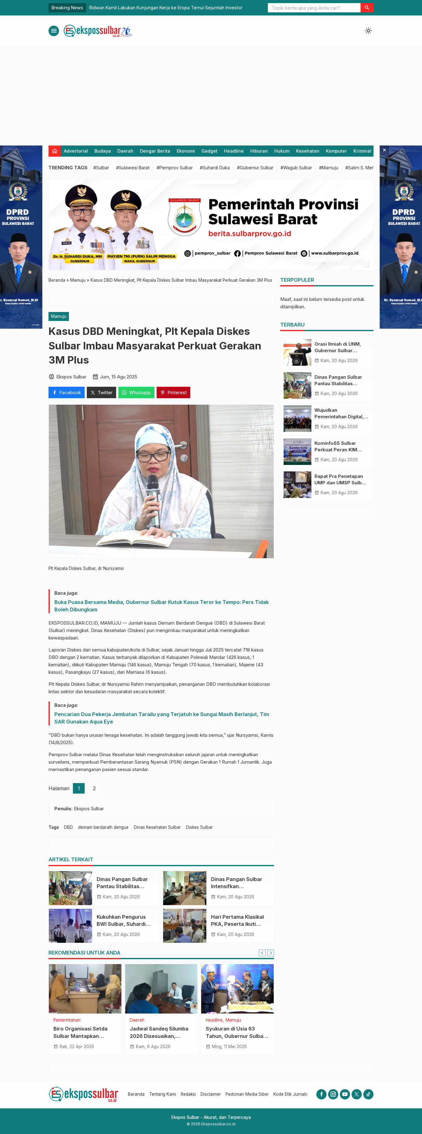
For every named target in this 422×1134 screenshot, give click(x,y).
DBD (68, 827)
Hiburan (259, 151)
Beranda (136, 1094)
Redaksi (188, 1094)
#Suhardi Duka (215, 167)
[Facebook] (321, 1094)
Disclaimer (210, 1094)
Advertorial (76, 151)
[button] (367, 7)
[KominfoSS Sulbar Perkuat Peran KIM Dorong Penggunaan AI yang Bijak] (297, 451)
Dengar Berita (155, 151)
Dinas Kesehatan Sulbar (157, 827)
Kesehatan (307, 151)
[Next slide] (270, 953)
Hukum (281, 151)
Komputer (336, 151)
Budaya (103, 151)
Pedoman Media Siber (247, 1094)
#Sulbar (101, 167)
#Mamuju (328, 167)
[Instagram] (333, 1094)
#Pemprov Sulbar (175, 167)
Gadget (209, 151)
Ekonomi (186, 151)
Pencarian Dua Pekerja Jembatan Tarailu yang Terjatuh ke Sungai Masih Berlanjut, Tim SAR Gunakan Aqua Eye (161, 718)
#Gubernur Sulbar (255, 167)
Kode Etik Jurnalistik (293, 1094)
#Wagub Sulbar (296, 167)
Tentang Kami (162, 1094)
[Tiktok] (368, 1094)
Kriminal (362, 151)
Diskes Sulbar (199, 827)
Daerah (125, 151)
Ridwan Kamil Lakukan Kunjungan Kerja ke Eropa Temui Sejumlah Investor (166, 7)
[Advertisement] (211, 93)
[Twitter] (357, 1094)
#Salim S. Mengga (363, 167)
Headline (234, 151)
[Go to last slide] (262, 953)
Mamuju (58, 316)
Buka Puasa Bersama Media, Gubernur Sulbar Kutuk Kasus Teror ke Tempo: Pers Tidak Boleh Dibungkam (161, 606)
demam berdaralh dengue (103, 827)
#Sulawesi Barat (133, 167)
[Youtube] (345, 1094)
